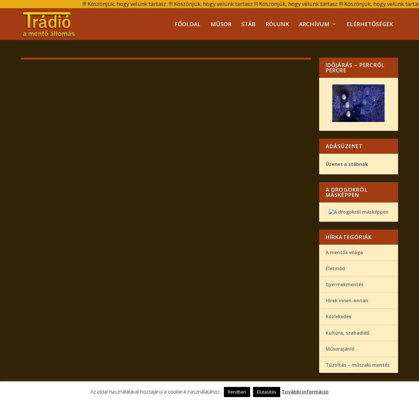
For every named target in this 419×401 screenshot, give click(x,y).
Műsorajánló (340, 349)
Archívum (314, 25)
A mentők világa (344, 252)
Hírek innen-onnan (347, 300)
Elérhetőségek (370, 25)
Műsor (220, 25)
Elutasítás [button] (266, 392)
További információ (305, 391)
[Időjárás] (358, 120)
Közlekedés (338, 316)
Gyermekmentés (344, 284)
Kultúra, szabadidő (348, 333)
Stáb (248, 25)
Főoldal (187, 25)
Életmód (335, 268)
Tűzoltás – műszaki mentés (358, 365)
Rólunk (277, 25)
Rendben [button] (237, 392)
